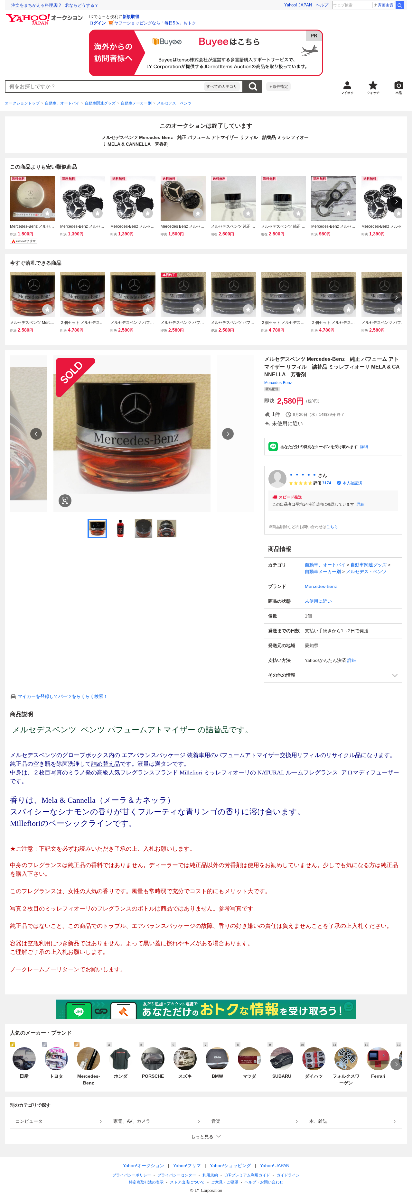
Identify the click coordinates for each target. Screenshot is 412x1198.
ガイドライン (288, 1175)
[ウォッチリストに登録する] (47, 213)
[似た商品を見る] (65, 500)
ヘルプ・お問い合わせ (264, 1182)
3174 (326, 483)
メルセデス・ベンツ (174, 103)
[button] (333, 675)
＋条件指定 (278, 86)
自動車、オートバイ (62, 103)
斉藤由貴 (385, 5)
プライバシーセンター (176, 1175)
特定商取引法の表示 (146, 1182)
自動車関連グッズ (100, 103)
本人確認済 (352, 483)
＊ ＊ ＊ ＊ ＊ (303, 475)
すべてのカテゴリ (221, 86)
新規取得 (131, 16)
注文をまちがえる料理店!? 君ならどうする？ (54, 5)
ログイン (97, 23)
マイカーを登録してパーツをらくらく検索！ (63, 696)
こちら (332, 527)
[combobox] (104, 86)
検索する (252, 86)
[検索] (400, 5)
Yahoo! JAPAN (298, 5)
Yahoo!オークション (143, 1165)
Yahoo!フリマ (187, 1165)
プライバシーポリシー (131, 1175)
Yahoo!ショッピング (230, 1165)
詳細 (364, 446)
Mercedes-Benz (278, 382)
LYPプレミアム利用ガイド (247, 1175)
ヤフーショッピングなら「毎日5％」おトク (155, 23)
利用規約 (210, 1175)
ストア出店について (187, 1182)
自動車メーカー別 (136, 103)
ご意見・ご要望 (224, 1182)
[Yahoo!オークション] (45, 15)
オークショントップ (22, 103)
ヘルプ (322, 5)
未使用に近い (318, 601)
